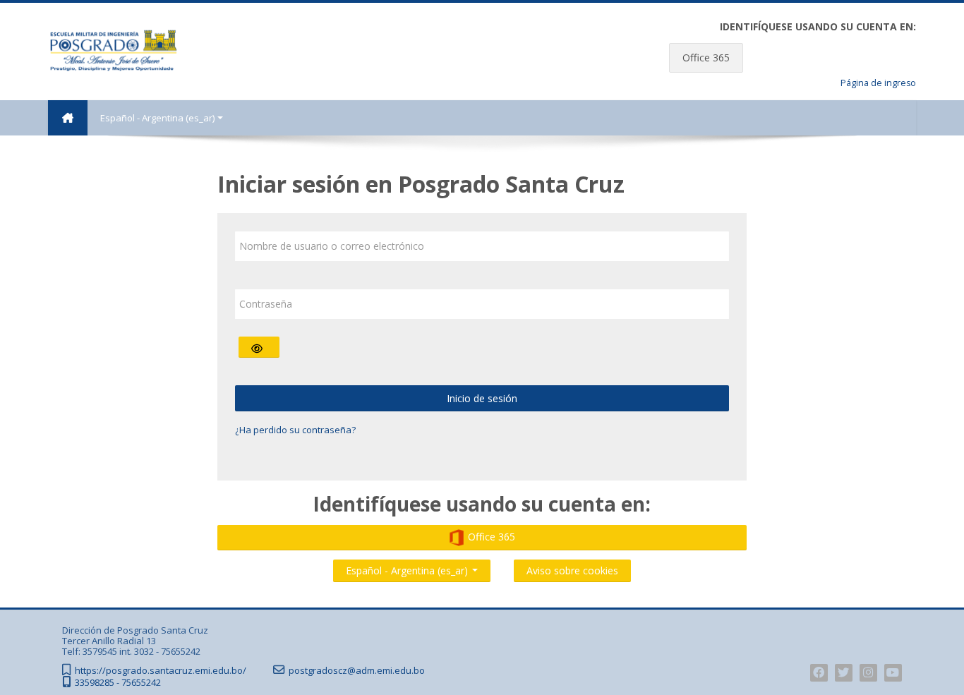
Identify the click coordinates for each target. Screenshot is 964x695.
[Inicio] (113, 50)
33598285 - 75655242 (118, 682)
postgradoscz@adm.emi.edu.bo (357, 670)
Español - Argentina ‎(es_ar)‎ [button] (408, 568)
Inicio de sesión (482, 398)
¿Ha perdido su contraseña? (295, 429)
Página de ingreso (878, 83)
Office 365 (706, 57)
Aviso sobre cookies (572, 570)
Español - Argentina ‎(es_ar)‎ (157, 117)
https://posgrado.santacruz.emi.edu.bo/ (160, 670)
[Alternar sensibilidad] (259, 347)
